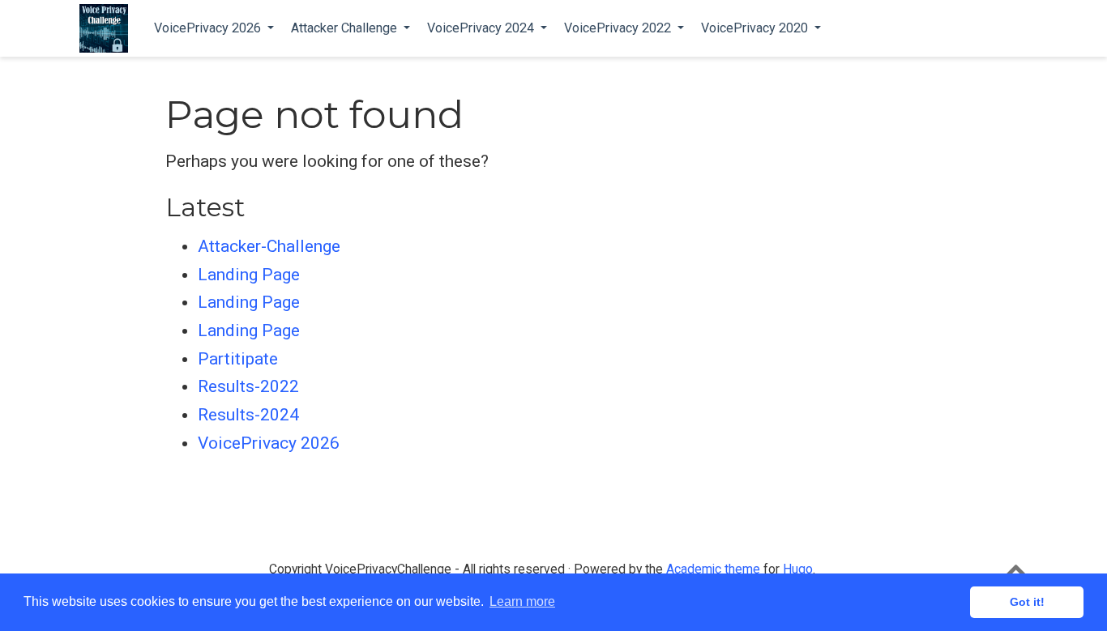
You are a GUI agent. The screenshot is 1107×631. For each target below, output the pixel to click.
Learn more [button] (522, 601)
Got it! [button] (1027, 601)
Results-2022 (248, 386)
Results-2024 (248, 414)
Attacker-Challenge (269, 246)
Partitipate (238, 359)
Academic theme (713, 569)
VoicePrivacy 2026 (269, 443)
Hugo (798, 569)
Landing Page (249, 274)
